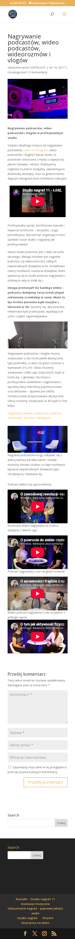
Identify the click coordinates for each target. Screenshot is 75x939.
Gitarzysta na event (35, 923)
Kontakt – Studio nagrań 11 (35, 899)
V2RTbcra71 (38, 67)
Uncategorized (17, 72)
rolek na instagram (36, 150)
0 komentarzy (38, 72)
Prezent (48, 918)
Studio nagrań (27, 918)
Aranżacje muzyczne (35, 904)
